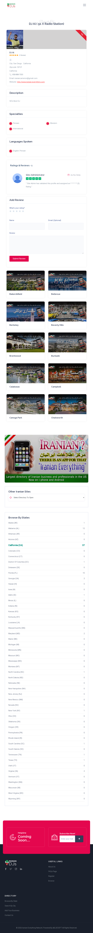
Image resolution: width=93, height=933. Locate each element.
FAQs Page (52, 871)
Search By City (10, 906)
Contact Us (9, 915)
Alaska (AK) (12, 523)
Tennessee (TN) (15, 755)
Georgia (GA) (13, 578)
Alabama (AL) (13, 528)
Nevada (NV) (13, 705)
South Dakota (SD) (15, 749)
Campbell (56, 386)
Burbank (55, 356)
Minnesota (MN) (14, 650)
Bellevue (55, 294)
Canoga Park (15, 417)
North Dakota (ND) (15, 677)
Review (12, 233)
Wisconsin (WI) (14, 788)
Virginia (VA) (13, 771)
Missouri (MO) (13, 655)
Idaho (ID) (12, 595)
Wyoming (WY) (14, 799)
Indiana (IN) (12, 606)
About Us (51, 867)
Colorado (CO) (14, 551)
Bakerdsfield (15, 294)
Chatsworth (57, 417)
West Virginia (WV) (15, 793)
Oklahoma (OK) (14, 722)
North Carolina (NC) (16, 672)
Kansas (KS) (13, 611)
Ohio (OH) (12, 716)
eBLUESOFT (57, 928)
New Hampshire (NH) (16, 688)
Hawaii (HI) (12, 584)
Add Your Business (12, 910)
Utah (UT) (12, 766)
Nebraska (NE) (14, 683)
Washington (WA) (15, 782)
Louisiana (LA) (14, 622)
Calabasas (14, 386)
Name (11, 220)
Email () (54, 220)
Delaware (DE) (14, 567)
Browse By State (11, 901)
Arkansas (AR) (14, 534)
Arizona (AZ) (13, 539)
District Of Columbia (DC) (18, 562)
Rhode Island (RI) (15, 738)
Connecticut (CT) (15, 556)
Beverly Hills (57, 325)
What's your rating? (17, 208)
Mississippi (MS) (15, 661)
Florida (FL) (12, 573)
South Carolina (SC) (16, 744)
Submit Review (19, 258)
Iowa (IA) (11, 589)
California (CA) (15, 545)
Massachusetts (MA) (16, 628)
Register (51, 876)
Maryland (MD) (14, 633)
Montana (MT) (14, 666)
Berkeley (14, 325)
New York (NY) (14, 711)
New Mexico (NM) (15, 700)
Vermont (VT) (13, 777)
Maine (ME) (12, 639)
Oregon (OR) (13, 727)
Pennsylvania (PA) (15, 733)
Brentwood (15, 356)
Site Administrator (35, 175)
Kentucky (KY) (14, 617)
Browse (51, 881)
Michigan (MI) (13, 644)
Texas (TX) (12, 760)
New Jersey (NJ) (15, 694)
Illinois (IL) (12, 600)
